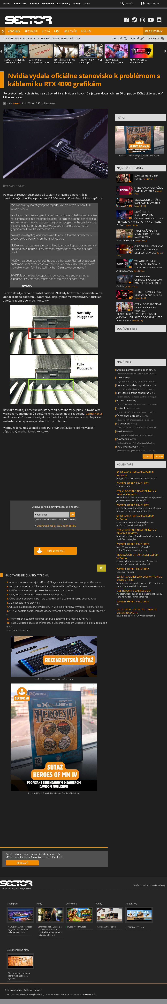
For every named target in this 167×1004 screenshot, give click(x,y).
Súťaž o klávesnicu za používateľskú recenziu (53, 679)
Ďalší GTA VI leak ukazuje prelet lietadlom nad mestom (42, 590)
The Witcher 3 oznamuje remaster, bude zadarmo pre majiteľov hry (50, 618)
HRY (57, 31)
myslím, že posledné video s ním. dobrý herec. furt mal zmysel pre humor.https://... (139, 510)
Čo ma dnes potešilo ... (128, 415)
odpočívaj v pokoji (125, 571)
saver (16, 103)
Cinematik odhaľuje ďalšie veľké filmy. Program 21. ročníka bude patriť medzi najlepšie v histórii (50, 931)
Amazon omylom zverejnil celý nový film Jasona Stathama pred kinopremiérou (55, 582)
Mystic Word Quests (76, 926)
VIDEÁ (46, 31)
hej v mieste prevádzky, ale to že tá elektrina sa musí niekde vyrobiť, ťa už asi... (139, 584)
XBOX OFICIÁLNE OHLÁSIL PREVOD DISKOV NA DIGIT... (136, 611)
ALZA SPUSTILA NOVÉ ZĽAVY (138, 61)
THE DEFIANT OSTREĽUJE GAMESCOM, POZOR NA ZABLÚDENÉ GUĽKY (139, 281)
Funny (77, 3)
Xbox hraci (122, 377)
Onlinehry (48, 3)
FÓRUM (86, 31)
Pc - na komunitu (125, 400)
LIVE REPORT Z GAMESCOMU (133, 590)
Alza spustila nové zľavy (24, 602)
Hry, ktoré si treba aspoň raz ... (133, 392)
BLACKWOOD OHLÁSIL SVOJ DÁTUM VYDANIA (147, 201)
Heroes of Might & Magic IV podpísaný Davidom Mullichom (53, 793)
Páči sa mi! (55, 551)
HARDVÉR (70, 31)
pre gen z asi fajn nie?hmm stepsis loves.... (137, 478)
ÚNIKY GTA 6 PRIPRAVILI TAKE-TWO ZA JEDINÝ (114, 62)
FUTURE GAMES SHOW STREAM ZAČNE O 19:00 (148, 293)
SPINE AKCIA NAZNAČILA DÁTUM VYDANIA (148, 189)
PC (5, 103)
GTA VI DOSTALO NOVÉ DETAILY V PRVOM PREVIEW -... (136, 492)
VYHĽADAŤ (116, 38)
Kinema (34, 3)
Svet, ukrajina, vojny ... (128, 446)
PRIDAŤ (135, 38)
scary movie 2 (123, 486)
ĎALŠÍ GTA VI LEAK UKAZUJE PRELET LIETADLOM (64, 62)
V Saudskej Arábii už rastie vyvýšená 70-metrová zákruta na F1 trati (20, 929)
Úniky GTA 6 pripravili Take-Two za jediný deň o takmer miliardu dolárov (52, 598)
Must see (121, 431)
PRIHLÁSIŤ (22, 862)
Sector (6, 3)
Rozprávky (63, 3)
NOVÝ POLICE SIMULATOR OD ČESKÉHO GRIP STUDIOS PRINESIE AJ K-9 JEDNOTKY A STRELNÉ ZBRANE (139, 218)
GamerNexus (94, 413)
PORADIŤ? (153, 38)
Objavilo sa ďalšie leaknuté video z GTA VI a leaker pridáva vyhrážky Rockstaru (56, 606)
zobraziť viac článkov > (18, 630)
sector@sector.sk (87, 994)
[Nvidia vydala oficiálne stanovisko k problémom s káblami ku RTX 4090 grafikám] (54, 286)
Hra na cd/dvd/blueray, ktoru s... (134, 385)
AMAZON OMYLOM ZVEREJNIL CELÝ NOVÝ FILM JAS (14, 62)
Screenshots (123, 423)
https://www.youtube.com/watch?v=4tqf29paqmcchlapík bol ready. (133, 548)
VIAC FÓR (158, 456)
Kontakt (37, 990)
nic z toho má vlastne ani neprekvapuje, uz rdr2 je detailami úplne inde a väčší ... (139, 499)
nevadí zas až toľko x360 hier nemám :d (135, 615)
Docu (87, 3)
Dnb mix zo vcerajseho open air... (134, 369)
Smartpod (20, 3)
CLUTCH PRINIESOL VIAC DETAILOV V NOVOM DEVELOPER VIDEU (148, 249)
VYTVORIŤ (147, 456)
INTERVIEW (43, 38)
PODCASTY (29, 38)
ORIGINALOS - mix (136, 927)
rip (117, 604)
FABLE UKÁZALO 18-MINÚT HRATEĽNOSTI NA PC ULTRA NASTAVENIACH (138, 235)
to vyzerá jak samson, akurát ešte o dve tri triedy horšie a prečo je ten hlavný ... (137, 562)
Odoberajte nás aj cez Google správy (56, 525)
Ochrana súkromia (13, 990)
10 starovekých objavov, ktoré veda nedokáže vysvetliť (19, 976)
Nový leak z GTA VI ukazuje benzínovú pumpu (37, 594)
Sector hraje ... (124, 408)
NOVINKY (13, 31)
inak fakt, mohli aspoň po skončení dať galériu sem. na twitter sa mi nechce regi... (139, 595)
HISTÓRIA (16, 38)
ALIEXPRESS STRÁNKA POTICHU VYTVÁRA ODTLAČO (40, 62)
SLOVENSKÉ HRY (59, 38)
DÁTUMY (75, 38)
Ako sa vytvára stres (106, 926)
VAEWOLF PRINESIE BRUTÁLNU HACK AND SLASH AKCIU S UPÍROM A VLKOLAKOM (139, 265)
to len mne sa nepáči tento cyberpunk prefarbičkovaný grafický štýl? (135, 524)
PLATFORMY (153, 31)
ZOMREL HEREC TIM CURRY (132, 483)
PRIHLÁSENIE (153, 3)
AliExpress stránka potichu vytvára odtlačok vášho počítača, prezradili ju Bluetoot (57, 586)
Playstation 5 (123, 438)
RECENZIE (31, 31)
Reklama (28, 990)
